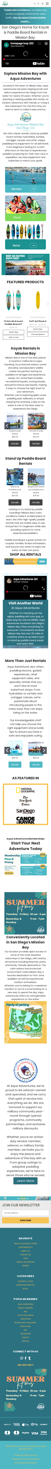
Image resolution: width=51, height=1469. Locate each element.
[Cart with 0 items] (42, 3)
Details (15, 443)
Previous (3, 304)
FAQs (25, 1258)
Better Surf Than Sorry (25, 1322)
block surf (25, 1326)
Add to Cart (13, 337)
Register (30, 1262)
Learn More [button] (25, 1181)
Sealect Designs (25, 1308)
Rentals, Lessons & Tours (25, 1243)
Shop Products (25, 1247)
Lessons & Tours (25, 1281)
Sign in (20, 1262)
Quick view (13, 332)
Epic (25, 1330)
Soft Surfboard (37, 321)
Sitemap (25, 1265)
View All (25, 1341)
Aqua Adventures (25, 1304)
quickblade (25, 1334)
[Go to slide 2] (44, 425)
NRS (25, 1311)
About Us (25, 1251)
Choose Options (37, 334)
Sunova (25, 1337)
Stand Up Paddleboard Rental (15, 489)
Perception (25, 1319)
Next (48, 304)
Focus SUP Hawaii (25, 1315)
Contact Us (25, 1254)
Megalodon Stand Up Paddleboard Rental (36, 489)
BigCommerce (30, 1455)
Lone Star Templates (30, 1459)
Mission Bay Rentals (25, 1285)
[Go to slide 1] (7, 425)
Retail (25, 1288)
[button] (25, 180)
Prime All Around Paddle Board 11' (13, 323)
